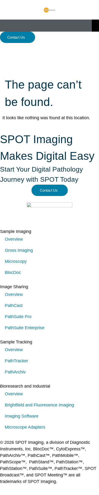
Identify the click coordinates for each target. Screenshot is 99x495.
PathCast (14, 305)
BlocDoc (13, 272)
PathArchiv (15, 372)
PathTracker (16, 360)
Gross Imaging (19, 250)
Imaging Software (21, 416)
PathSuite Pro (18, 316)
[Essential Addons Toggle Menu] (95, 26)
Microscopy (16, 261)
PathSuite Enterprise (24, 327)
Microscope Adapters (25, 427)
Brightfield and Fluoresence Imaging (39, 405)
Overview (14, 239)
